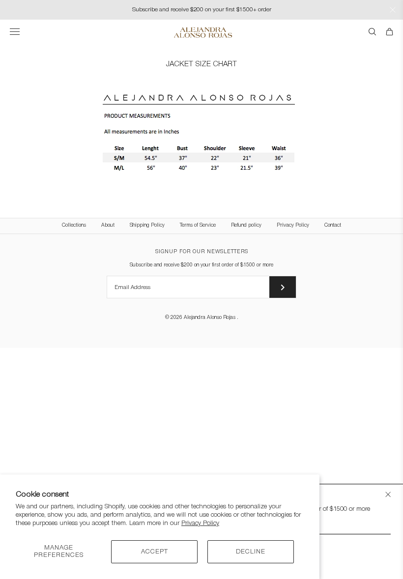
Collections (74, 225)
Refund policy (246, 225)
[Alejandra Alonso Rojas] (202, 32)
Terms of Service (198, 225)
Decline (250, 551)
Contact (332, 225)
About (108, 225)
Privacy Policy (200, 523)
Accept (154, 551)
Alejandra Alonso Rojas (210, 318)
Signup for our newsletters (201, 252)
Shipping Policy (147, 225)
